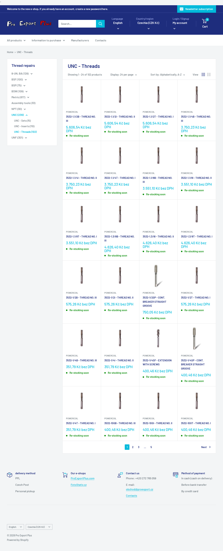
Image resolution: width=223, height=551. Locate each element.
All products (14, 40)
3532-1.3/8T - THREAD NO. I (196, 236)
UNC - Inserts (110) (24, 126)
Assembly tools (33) (23, 103)
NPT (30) (16, 108)
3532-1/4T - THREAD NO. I (80, 423)
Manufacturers (80, 40)
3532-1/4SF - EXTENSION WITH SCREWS (157, 362)
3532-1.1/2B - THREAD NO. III (81, 118)
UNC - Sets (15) (22, 120)
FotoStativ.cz (79, 484)
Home (10, 52)
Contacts (100, 40)
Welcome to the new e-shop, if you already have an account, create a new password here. (57, 8)
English (12, 526)
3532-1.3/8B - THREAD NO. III (119, 238)
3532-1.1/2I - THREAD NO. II (119, 116)
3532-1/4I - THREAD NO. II (119, 360)
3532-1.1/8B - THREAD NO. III (157, 179)
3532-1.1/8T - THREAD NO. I (81, 236)
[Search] (100, 24)
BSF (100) (17, 79)
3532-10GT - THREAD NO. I (196, 423)
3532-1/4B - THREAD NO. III (81, 360)
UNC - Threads (25, 52)
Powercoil (72, 111)
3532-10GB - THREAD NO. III (120, 423)
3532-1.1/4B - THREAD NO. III (196, 118)
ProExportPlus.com (82, 478)
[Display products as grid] (203, 74)
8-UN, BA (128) (20, 73)
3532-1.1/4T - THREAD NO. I (119, 177)
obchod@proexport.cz (139, 489)
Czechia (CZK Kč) (36, 526)
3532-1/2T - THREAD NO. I (195, 297)
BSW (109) (17, 91)
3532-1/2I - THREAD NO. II (118, 297)
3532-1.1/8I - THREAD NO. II (196, 177)
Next (204, 447)
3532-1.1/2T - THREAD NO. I (158, 116)
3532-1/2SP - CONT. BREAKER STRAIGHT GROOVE (154, 301)
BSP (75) (16, 85)
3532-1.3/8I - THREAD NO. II (158, 236)
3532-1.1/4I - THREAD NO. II (81, 177)
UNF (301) (17, 137)
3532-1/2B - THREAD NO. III (81, 297)
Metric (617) (18, 97)
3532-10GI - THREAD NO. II (157, 423)
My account (180, 22)
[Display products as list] (209, 74)
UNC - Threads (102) (25, 131)
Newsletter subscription (199, 8)
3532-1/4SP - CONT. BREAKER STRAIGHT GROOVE (193, 364)
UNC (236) (17, 114)
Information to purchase (46, 40)
